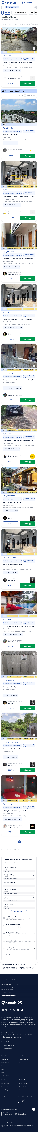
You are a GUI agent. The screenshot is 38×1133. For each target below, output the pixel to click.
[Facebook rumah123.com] (2, 1010)
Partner (3, 1066)
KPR (20, 1063)
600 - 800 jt (31, 95)
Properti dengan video (21, 12)
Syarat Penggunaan (6, 1086)
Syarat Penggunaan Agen (8, 1090)
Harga (31, 12)
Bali (15, 849)
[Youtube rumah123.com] (14, 1010)
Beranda (3, 849)
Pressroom (4, 1072)
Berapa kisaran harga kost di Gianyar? (13, 964)
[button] (18, 7)
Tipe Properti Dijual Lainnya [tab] (9, 979)
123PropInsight (5, 1075)
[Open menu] (35, 2)
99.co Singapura (23, 1086)
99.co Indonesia (23, 1083)
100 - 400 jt (7, 95)
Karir (2, 1069)
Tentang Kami (5, 1059)
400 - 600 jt (19, 95)
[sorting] (12, 13)
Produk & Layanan (6, 1063)
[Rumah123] (9, 2)
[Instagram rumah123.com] (10, 1010)
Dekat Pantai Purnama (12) (23, 24)
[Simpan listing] (34, 29)
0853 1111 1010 (17, 1037)
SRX (20, 1090)
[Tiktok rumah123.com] (22, 1009)
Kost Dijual (9, 849)
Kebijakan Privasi (5, 1083)
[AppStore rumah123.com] (7, 1114)
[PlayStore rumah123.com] (20, 1114)
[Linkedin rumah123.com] (17, 1009)
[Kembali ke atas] (33, 1109)
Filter (8, 12)
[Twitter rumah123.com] (6, 1010)
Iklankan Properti (23, 1059)
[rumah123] (19, 1003)
